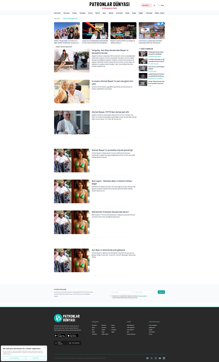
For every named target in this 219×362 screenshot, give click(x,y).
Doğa (134, 13)
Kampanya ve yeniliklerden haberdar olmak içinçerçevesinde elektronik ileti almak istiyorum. (129, 296)
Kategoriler (95, 322)
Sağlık (141, 13)
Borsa (90, 13)
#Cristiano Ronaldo (153, 64)
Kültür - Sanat (159, 13)
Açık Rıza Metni (143, 296)
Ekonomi (66, 13)
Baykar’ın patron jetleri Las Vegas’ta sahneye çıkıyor (123, 42)
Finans (74, 13)
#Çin (149, 86)
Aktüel (111, 13)
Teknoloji (149, 13)
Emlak (127, 13)
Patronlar (57, 13)
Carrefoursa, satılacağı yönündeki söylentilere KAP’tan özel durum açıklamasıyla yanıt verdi (150, 42)
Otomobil (119, 13)
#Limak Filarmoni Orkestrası (155, 78)
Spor (104, 13)
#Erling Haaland (152, 71)
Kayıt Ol (161, 292)
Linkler (129, 322)
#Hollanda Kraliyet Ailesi (154, 56)
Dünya (97, 13)
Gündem (82, 13)
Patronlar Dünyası (154, 322)
